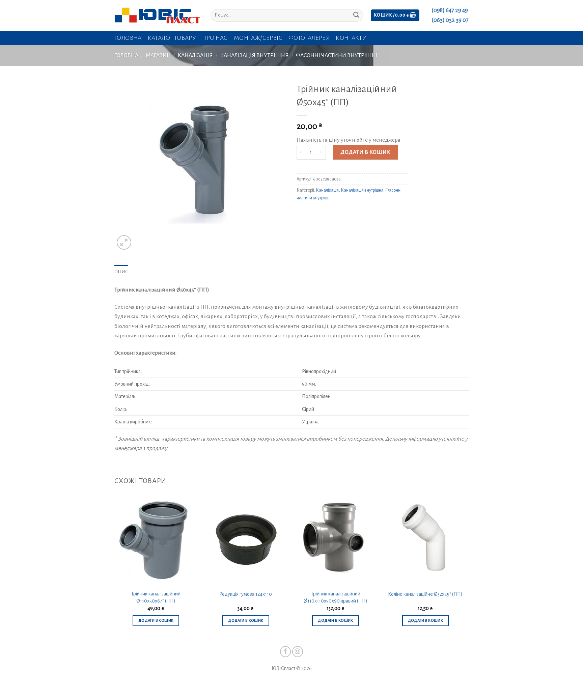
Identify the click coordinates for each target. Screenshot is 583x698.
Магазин (158, 55)
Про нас (215, 38)
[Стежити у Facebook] (285, 651)
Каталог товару (172, 38)
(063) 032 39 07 (450, 20)
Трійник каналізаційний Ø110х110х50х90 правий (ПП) (335, 597)
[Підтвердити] (356, 15)
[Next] (467, 567)
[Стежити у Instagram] (297, 651)
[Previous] (115, 567)
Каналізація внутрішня (254, 55)
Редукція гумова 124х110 (245, 594)
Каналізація (195, 55)
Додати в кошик (365, 152)
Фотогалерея (309, 38)
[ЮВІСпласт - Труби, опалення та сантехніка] (157, 15)
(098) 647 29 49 (450, 10)
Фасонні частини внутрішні (337, 55)
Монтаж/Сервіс (258, 38)
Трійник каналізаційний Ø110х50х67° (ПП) (156, 597)
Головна (128, 38)
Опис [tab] (121, 272)
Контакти (351, 38)
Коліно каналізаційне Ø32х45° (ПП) (425, 594)
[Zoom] (124, 242)
